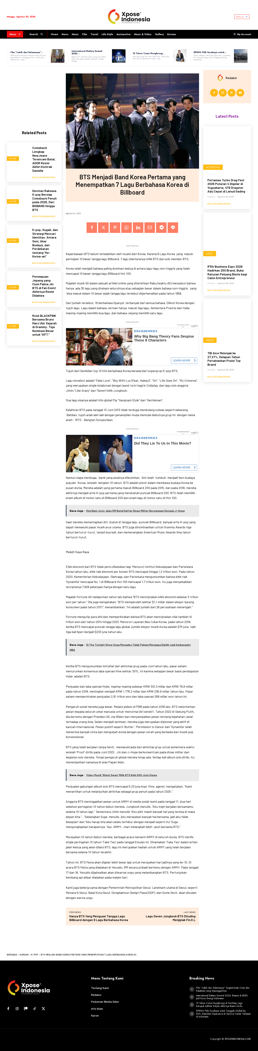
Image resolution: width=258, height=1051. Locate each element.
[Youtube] (240, 93)
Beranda (12, 954)
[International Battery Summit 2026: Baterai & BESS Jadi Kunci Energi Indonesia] (118, 56)
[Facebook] (92, 227)
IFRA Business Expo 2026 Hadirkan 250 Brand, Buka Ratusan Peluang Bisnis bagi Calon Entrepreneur (227, 272)
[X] (103, 227)
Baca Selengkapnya (43, 177)
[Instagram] (223, 93)
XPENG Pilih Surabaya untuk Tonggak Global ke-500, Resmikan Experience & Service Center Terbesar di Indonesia (223, 1014)
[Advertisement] (34, 95)
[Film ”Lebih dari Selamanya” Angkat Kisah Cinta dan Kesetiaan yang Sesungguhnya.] (57, 56)
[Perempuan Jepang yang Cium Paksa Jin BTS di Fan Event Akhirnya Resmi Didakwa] (18, 282)
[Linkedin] (138, 227)
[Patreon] (25, 1008)
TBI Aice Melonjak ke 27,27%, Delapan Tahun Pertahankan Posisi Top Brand (224, 358)
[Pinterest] (115, 227)
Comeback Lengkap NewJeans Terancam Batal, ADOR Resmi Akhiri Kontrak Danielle (43, 159)
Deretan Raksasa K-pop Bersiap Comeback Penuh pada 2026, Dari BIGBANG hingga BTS (44, 200)
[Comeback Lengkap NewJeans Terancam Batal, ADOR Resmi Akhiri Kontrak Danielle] (18, 153)
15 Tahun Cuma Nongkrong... (149, 53)
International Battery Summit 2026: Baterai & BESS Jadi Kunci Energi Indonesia (222, 997)
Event (209, 253)
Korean (24, 954)
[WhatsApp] (126, 227)
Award (210, 340)
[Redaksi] (221, 77)
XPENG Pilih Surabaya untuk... (210, 52)
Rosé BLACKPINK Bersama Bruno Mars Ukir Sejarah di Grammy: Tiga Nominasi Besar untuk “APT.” (44, 325)
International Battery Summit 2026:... (87, 52)
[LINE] (173, 227)
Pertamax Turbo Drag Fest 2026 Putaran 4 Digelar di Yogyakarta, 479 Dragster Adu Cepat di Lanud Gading (226, 185)
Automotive (213, 167)
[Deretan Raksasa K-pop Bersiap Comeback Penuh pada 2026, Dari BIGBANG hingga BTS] (18, 196)
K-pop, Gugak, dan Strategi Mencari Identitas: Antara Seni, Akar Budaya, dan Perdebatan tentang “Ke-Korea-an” (45, 243)
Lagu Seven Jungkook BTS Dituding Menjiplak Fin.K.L (171, 918)
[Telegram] (161, 227)
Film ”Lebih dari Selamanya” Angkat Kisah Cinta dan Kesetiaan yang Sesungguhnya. (222, 989)
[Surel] (149, 227)
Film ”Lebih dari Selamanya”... (27, 52)
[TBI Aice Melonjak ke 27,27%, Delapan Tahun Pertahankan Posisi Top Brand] (227, 323)
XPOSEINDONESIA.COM (238, 1038)
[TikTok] (34, 1008)
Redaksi (231, 78)
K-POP (12, 158)
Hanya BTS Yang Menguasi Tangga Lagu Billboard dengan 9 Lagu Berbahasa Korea (98, 918)
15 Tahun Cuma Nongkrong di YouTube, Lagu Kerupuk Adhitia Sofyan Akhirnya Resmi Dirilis (219, 1004)
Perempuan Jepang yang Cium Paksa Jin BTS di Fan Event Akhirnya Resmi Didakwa (44, 286)
